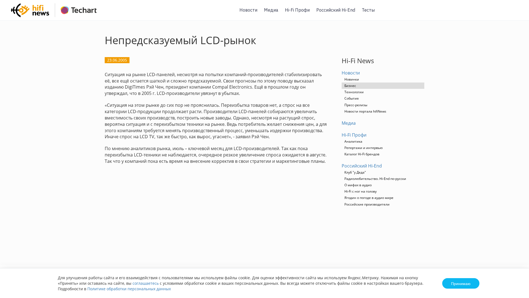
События (351, 98)
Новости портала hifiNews (365, 111)
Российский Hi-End (335, 10)
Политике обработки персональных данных (129, 288)
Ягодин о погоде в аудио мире (368, 197)
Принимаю (461, 283)
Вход (516, 13)
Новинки (351, 79)
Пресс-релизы (355, 105)
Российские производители (367, 204)
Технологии (354, 92)
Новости (248, 10)
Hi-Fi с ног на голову (360, 191)
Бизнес (350, 85)
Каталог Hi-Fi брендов (361, 154)
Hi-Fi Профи (297, 10)
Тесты (368, 10)
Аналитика (353, 141)
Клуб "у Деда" (355, 172)
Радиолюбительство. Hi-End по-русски (375, 178)
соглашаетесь (146, 283)
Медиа (271, 10)
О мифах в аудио (358, 185)
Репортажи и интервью (363, 147)
